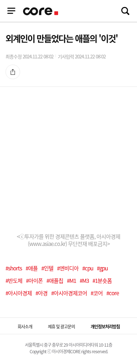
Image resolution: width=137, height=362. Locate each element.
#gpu (102, 268)
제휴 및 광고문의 (61, 326)
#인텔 (47, 268)
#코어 (97, 293)
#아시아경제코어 (69, 293)
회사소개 (25, 326)
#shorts (13, 268)
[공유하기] (12, 71)
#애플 (32, 268)
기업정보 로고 (41, 11)
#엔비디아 (68, 268)
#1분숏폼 (102, 281)
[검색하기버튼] (125, 11)
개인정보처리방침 (105, 326)
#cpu (87, 268)
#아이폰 (34, 281)
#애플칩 (54, 281)
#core (112, 293)
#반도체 (13, 281)
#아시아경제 (18, 293)
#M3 (84, 281)
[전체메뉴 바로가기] (11, 11)
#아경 (41, 293)
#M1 (71, 281)
